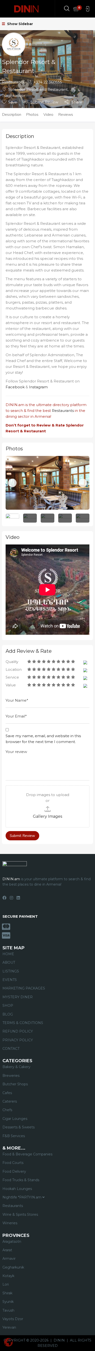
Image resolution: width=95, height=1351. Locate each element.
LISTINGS (10, 971)
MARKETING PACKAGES (23, 988)
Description (11, 114)
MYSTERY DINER (17, 997)
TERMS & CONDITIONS (22, 1023)
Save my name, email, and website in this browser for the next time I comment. (43, 739)
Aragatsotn (11, 1241)
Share (76, 102)
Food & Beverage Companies (27, 1154)
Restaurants (13, 82)
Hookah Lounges (17, 1189)
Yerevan (9, 1327)
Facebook (15, 387)
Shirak (7, 1293)
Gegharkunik (13, 1267)
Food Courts (12, 1163)
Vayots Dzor (12, 1319)
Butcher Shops (15, 1084)
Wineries (9, 1223)
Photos (32, 114)
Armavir (9, 1258)
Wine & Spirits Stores (20, 1214)
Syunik (8, 1301)
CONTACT (10, 1048)
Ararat (7, 1250)
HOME (8, 954)
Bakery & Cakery (16, 1067)
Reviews (65, 114)
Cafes (7, 1093)
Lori (5, 1284)
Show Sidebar (19, 24)
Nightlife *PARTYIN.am (22, 1197)
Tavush (8, 1310)
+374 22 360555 (48, 82)
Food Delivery (14, 1171)
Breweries (10, 1075)
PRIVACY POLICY (17, 1040)
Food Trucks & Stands (20, 1180)
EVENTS (9, 980)
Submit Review (43, 102)
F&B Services (13, 1136)
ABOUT (8, 962)
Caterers (9, 1101)
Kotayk (8, 1276)
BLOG (7, 1014)
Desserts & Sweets (18, 1127)
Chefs (7, 1110)
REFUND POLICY (17, 1031)
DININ (59, 1340)
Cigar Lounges (14, 1118)
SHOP (7, 1005)
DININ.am (15, 404)
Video (48, 114)
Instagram (38, 387)
